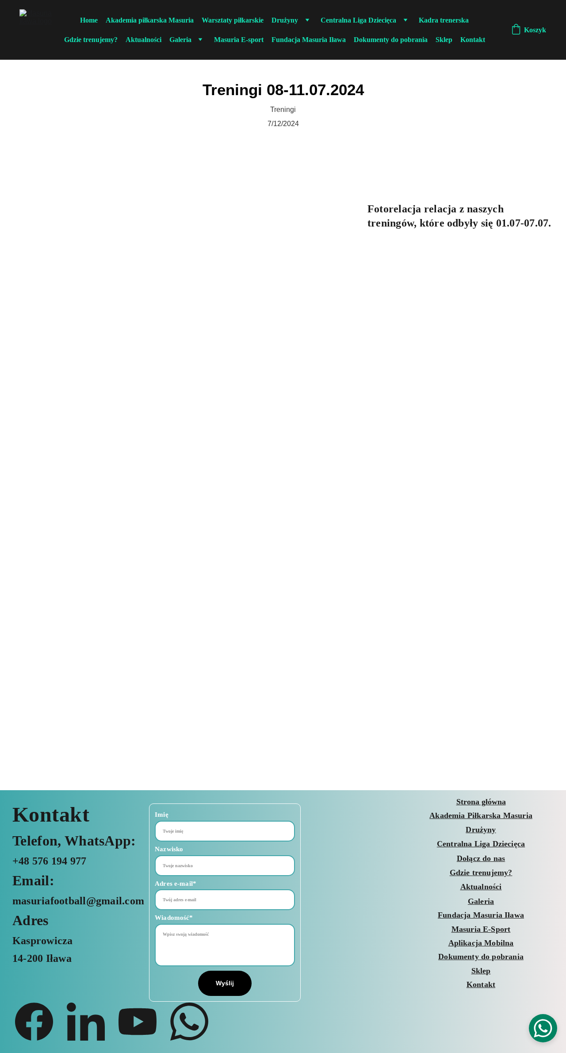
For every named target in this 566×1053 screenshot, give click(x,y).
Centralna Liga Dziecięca (358, 20)
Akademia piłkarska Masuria (150, 20)
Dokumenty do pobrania (391, 39)
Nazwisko (169, 849)
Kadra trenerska (444, 20)
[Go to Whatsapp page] (189, 1022)
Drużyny (285, 20)
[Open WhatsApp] (543, 1028)
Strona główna (481, 801)
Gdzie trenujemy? (91, 39)
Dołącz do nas (481, 858)
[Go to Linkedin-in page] (90, 1022)
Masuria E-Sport (481, 929)
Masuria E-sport (239, 39)
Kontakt (472, 39)
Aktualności (143, 39)
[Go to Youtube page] (142, 1022)
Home (89, 20)
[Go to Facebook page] (38, 1022)
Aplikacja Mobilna (481, 942)
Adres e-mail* (175, 883)
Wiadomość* (174, 917)
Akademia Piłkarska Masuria (480, 815)
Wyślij (225, 983)
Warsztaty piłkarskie (233, 20)
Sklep (444, 39)
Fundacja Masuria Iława (309, 39)
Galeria (180, 39)
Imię (161, 814)
